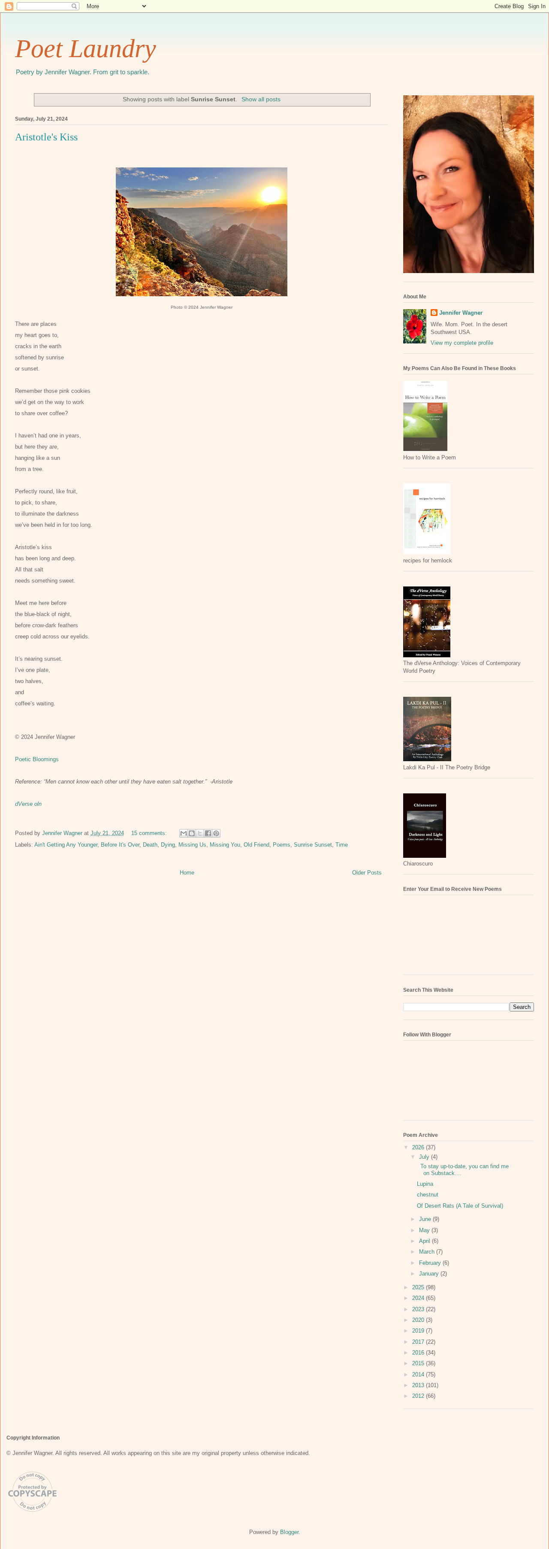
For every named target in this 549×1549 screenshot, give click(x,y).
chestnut (427, 1194)
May (425, 1230)
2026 (419, 1147)
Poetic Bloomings (37, 759)
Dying (168, 844)
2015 (419, 1363)
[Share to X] (200, 833)
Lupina (425, 1184)
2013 (419, 1385)
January (429, 1273)
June (426, 1219)
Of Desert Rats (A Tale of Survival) (460, 1206)
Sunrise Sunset (313, 844)
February (431, 1263)
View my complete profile (462, 343)
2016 (419, 1352)
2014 (419, 1374)
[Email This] (183, 833)
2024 (419, 1298)
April (425, 1241)
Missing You (225, 844)
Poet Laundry (85, 48)
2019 (419, 1330)
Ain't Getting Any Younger (65, 844)
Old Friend (256, 844)
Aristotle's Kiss (46, 137)
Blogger (289, 1532)
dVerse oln (28, 804)
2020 (419, 1320)
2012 (419, 1396)
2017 (419, 1342)
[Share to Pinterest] (216, 833)
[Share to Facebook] (208, 833)
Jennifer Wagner (461, 313)
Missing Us (192, 844)
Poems (281, 844)
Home (187, 872)
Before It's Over (120, 844)
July (425, 1157)
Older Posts (367, 872)
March (427, 1251)
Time (341, 844)
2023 (419, 1309)
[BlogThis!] (191, 833)
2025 (419, 1287)
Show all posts (261, 99)
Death (150, 844)
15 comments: (150, 833)
